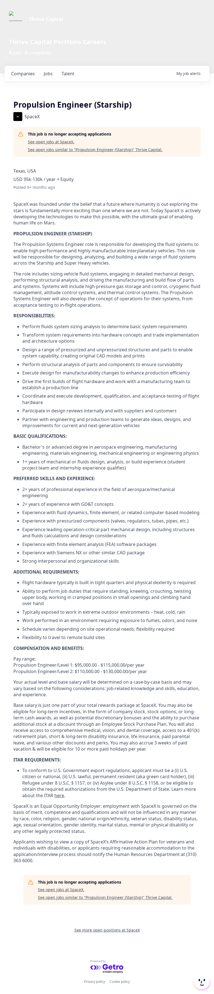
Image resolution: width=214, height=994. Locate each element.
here (59, 795)
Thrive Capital (46, 19)
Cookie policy (120, 981)
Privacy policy (94, 981)
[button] (201, 982)
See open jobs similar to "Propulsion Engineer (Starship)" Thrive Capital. (95, 149)
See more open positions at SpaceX (107, 930)
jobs (48, 74)
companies (23, 74)
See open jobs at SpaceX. (51, 141)
